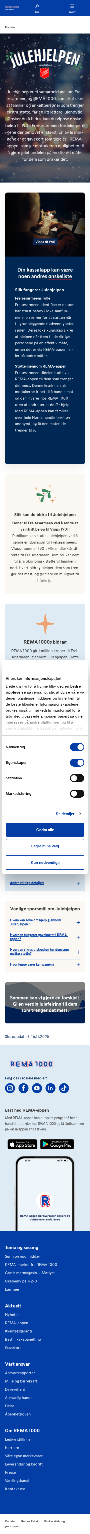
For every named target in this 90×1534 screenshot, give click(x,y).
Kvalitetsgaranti (18, 1331)
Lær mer (12, 1289)
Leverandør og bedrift (24, 1464)
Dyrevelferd (15, 1389)
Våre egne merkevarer (24, 1455)
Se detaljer (65, 814)
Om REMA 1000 (22, 1430)
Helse (9, 1405)
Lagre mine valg (45, 846)
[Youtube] (37, 1088)
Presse (10, 1472)
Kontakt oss (15, 1488)
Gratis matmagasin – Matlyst (30, 1272)
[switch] (77, 763)
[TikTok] (64, 1088)
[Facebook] (23, 1088)
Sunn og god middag (22, 1256)
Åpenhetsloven (18, 1414)
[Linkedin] (51, 1088)
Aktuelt (13, 1306)
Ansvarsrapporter (20, 1372)
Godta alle (45, 830)
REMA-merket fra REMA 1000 (31, 1264)
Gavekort (13, 1347)
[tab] (45, 883)
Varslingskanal (17, 1480)
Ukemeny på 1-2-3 (21, 1281)
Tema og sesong (21, 1247)
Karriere (12, 1447)
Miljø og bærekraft (21, 1381)
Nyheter (12, 1314)
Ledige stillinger (18, 1439)
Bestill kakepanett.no (23, 1339)
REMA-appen (16, 1322)
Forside (10, 27)
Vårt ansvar (17, 1364)
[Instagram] (10, 1088)
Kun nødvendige (45, 862)
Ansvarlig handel (19, 1397)
